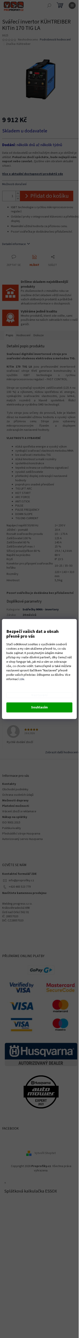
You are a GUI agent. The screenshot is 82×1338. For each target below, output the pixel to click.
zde (21, 679)
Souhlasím (39, 707)
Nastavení (39, 695)
